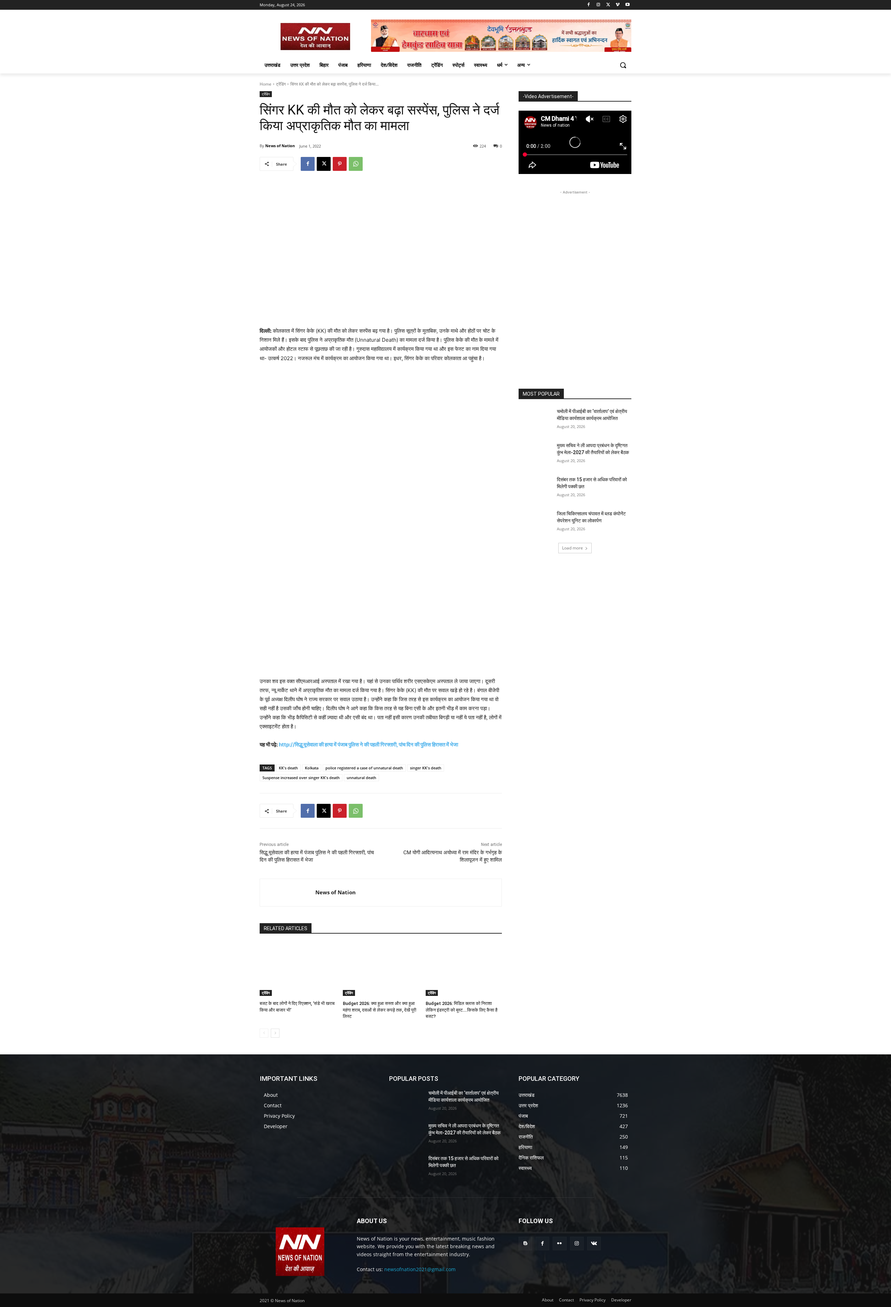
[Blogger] (525, 1243)
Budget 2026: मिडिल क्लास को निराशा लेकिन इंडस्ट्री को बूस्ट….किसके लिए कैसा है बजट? (461, 1010)
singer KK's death (425, 767)
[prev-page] (264, 1033)
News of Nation (280, 145)
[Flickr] (559, 1243)
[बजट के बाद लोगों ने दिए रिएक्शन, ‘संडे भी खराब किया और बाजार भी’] (298, 969)
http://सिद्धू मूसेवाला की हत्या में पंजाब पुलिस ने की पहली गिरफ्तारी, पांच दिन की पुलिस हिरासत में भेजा (368, 744)
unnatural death (361, 777)
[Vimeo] (618, 5)
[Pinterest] (340, 164)
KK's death (288, 767)
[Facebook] (589, 5)
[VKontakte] (594, 1243)
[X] (608, 5)
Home (265, 84)
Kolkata (311, 767)
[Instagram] (598, 5)
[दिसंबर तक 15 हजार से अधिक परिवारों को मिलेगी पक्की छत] (535, 488)
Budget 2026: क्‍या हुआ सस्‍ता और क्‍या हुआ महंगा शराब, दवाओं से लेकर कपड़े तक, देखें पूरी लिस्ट (379, 1010)
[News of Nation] (287, 892)
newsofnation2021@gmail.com (420, 1269)
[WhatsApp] (356, 164)
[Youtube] (627, 5)
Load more (572, 548)
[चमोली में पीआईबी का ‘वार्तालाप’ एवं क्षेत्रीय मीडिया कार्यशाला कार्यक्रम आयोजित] (535, 420)
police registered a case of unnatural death (364, 767)
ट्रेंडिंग (281, 84)
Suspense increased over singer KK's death (301, 777)
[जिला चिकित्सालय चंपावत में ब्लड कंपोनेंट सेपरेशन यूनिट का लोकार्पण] (535, 522)
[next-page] (275, 1033)
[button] (623, 65)
